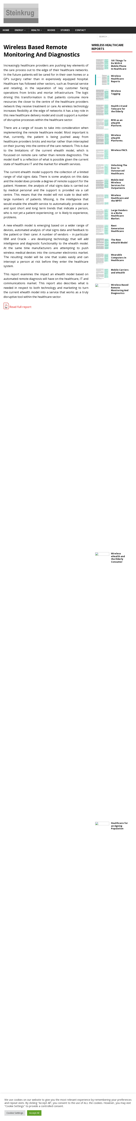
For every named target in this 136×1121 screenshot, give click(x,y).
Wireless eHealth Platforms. (117, 138)
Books (51, 30)
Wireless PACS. (119, 150)
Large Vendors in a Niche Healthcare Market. (119, 214)
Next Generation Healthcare (117, 228)
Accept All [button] (34, 1112)
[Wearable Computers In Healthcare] (102, 258)
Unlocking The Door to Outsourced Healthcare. (119, 169)
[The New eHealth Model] (102, 243)
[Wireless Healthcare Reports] (102, 80)
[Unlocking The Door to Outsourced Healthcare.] (102, 169)
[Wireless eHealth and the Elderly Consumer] (102, 684)
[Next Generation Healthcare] (102, 229)
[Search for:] (114, 36)
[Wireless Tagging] (102, 95)
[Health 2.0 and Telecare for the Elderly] (102, 110)
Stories (65, 30)
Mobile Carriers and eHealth (120, 271)
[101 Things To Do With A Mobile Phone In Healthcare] (102, 64)
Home (6, 30)
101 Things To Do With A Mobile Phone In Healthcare (118, 64)
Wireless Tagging (116, 92)
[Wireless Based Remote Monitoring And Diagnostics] (102, 416)
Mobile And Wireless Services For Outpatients (118, 184)
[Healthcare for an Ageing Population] (102, 954)
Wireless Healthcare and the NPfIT (120, 198)
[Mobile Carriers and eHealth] (102, 273)
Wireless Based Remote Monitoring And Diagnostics (119, 289)
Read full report (20, 307)
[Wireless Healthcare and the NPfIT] (102, 199)
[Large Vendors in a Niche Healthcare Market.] (102, 214)
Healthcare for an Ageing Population (119, 826)
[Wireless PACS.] (102, 154)
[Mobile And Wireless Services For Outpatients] (102, 184)
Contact (80, 30)
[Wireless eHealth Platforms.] (102, 139)
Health (35, 30)
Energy (19, 30)
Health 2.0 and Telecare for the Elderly (119, 108)
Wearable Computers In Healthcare (118, 257)
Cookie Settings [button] (15, 1112)
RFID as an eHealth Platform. (117, 123)
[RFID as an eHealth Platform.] (102, 124)
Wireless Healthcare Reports (107, 47)
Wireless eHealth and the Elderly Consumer (118, 557)
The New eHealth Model (119, 241)
